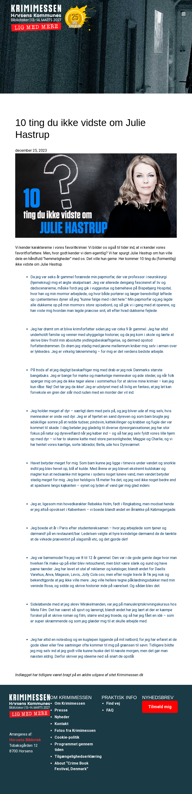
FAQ (110, 710)
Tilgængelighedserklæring (78, 756)
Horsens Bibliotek (25, 740)
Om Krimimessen (70, 703)
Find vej (113, 703)
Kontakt (61, 724)
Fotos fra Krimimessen (75, 730)
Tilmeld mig (160, 706)
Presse (61, 710)
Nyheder (62, 717)
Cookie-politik (67, 737)
